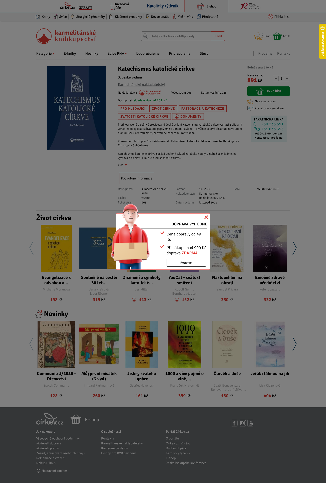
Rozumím (186, 263)
